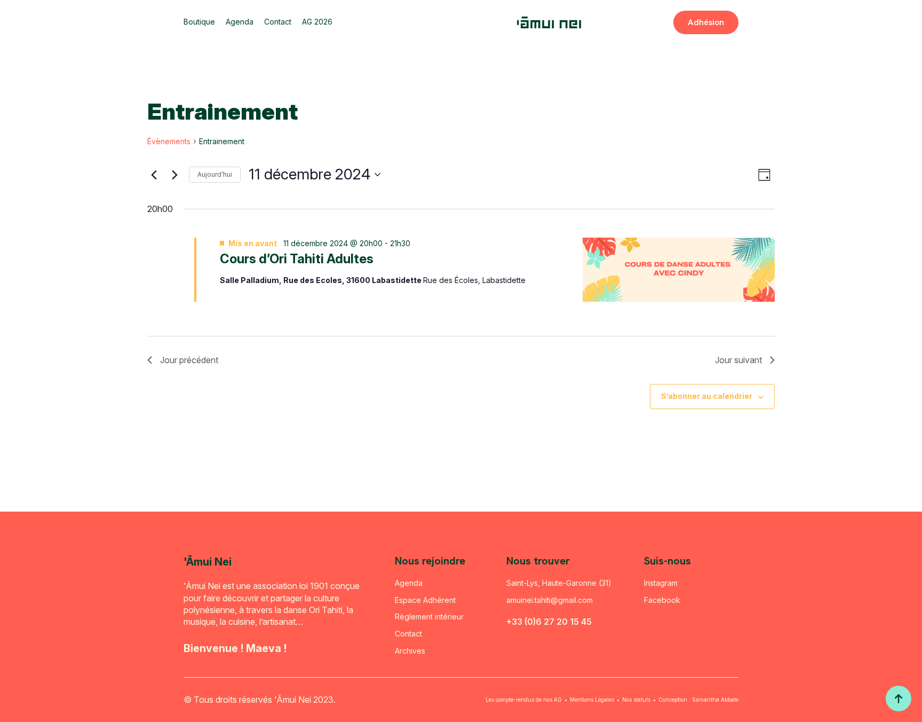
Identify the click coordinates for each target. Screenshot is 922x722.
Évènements (168, 141)
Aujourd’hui (214, 174)
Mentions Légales (592, 699)
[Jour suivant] (174, 174)
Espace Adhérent (425, 600)
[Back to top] (898, 698)
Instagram (661, 582)
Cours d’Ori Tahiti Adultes (296, 258)
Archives (410, 650)
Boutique (199, 22)
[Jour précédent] (153, 174)
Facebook (662, 600)
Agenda (239, 22)
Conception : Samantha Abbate (698, 699)
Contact (277, 22)
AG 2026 (317, 22)
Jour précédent (189, 360)
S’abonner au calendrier (706, 396)
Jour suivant (738, 360)
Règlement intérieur (429, 616)
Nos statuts (636, 699)
